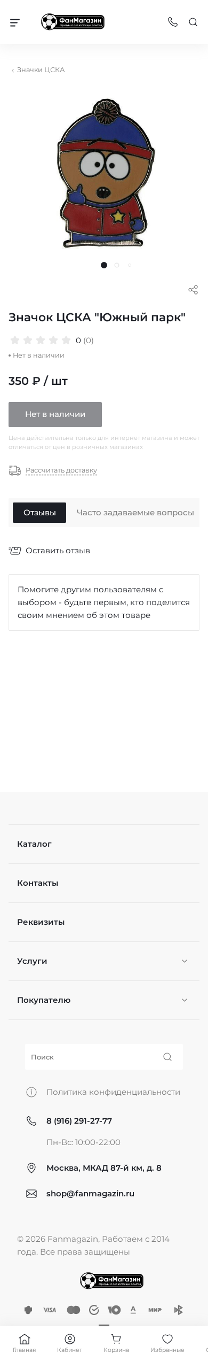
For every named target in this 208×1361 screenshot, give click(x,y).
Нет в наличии (55, 414)
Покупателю (43, 1000)
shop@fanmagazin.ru (90, 1193)
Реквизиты (41, 922)
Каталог (34, 844)
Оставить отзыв (58, 550)
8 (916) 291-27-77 (79, 1121)
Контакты (37, 883)
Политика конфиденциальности (113, 1092)
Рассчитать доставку (61, 471)
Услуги (32, 961)
